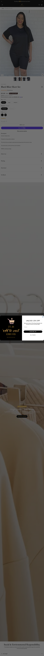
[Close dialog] (42, 316)
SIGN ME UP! (33, 331)
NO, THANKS (33, 335)
